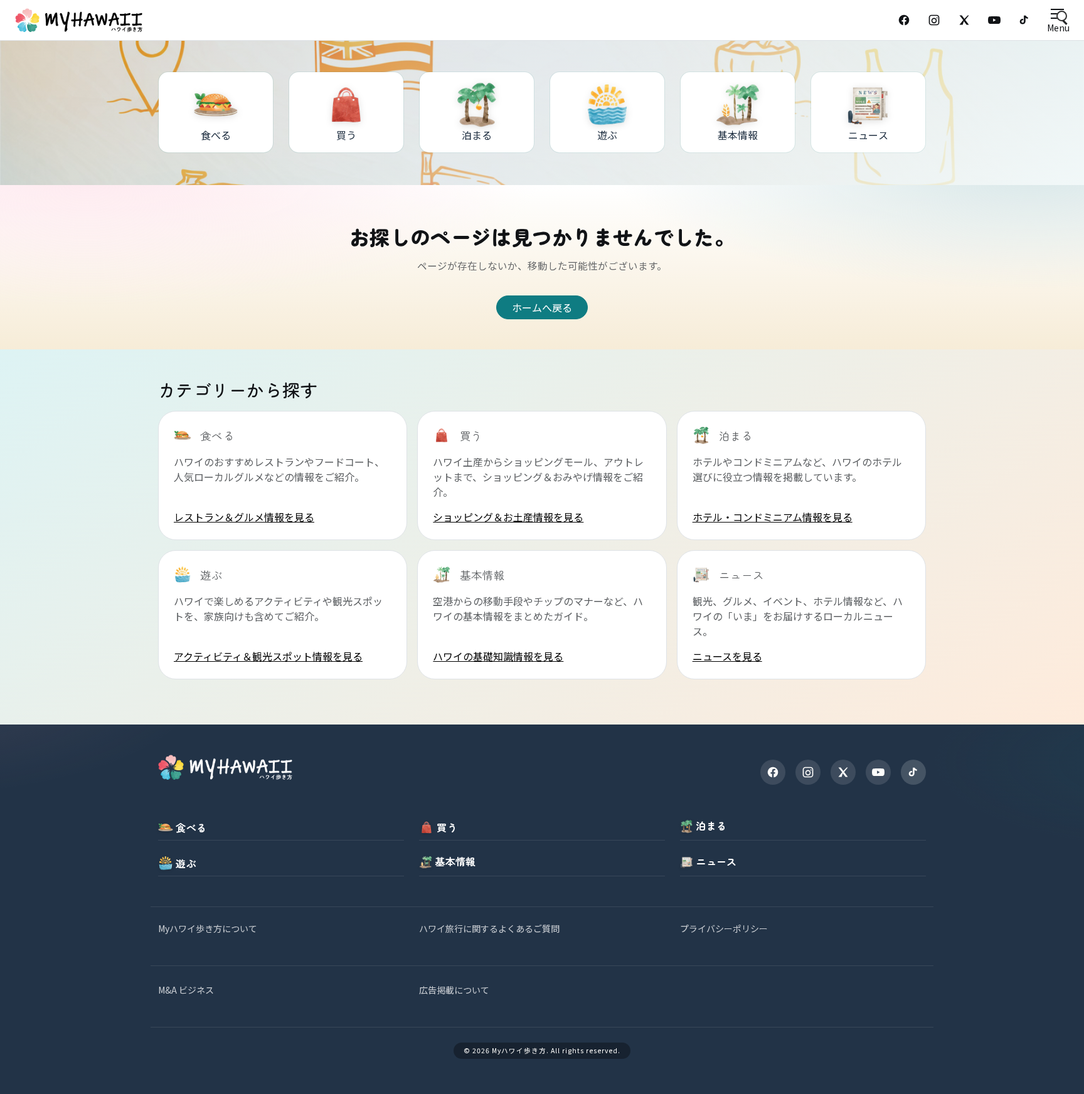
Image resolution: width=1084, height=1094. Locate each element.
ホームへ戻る (542, 307)
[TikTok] (1024, 20)
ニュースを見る (727, 656)
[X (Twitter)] (964, 20)
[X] (843, 772)
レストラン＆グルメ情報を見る (244, 516)
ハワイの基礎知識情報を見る (498, 656)
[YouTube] (994, 20)
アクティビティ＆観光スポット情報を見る (268, 656)
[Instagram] (934, 20)
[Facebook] (904, 20)
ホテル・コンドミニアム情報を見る (773, 516)
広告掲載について (454, 990)
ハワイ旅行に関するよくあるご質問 (489, 928)
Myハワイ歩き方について (207, 928)
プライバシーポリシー (724, 928)
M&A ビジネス (186, 990)
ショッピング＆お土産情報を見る (508, 516)
